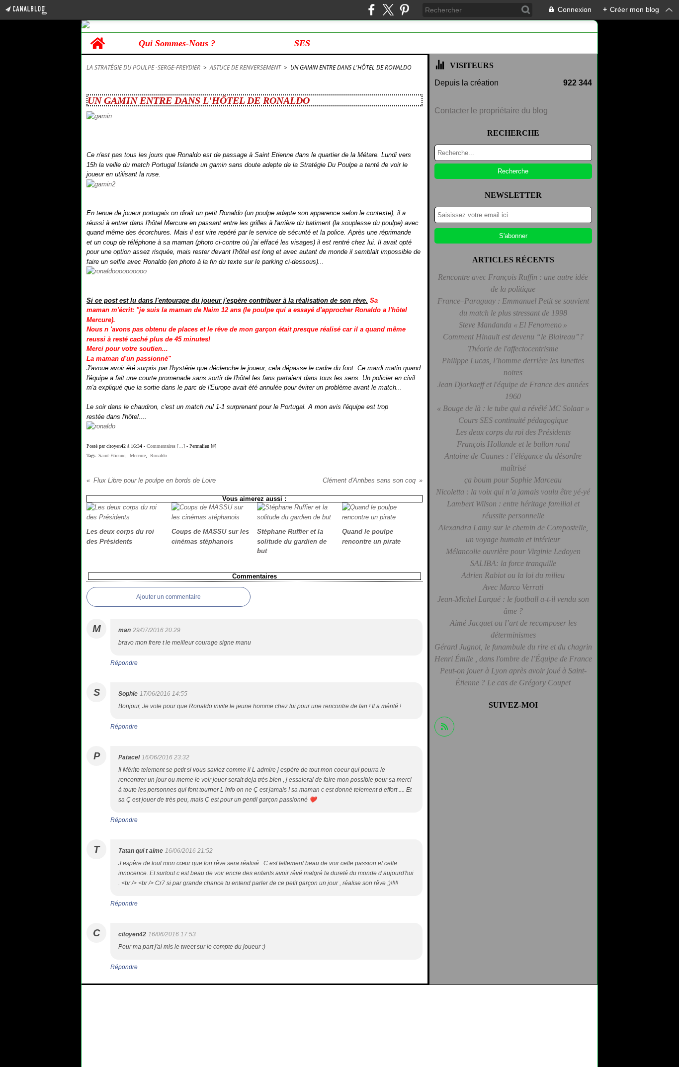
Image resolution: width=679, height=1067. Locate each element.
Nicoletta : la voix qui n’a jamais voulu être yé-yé (513, 492)
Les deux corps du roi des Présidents (513, 432)
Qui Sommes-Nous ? (177, 43)
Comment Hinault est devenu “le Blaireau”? (513, 336)
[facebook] (371, 9)
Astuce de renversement (245, 67)
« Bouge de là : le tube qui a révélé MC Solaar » (513, 408)
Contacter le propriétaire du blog (491, 110)
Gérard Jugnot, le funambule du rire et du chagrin (513, 647)
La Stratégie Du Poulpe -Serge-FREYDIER (143, 67)
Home (97, 37)
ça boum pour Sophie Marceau (513, 480)
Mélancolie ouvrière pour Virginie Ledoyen (513, 551)
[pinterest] (404, 9)
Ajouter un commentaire (168, 596)
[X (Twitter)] (388, 9)
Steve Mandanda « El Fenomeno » (513, 325)
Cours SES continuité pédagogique (513, 420)
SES (302, 43)
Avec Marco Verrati (513, 587)
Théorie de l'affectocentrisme (513, 348)
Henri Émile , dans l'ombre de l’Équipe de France (513, 659)
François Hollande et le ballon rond (513, 444)
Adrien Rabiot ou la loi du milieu (513, 575)
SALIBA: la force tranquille (513, 563)
